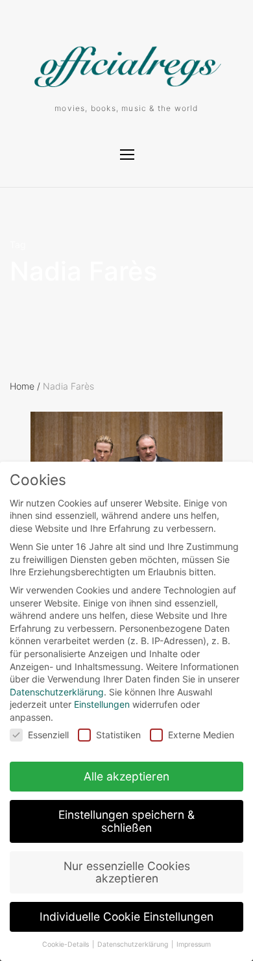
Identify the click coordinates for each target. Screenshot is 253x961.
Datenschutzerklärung (57, 691)
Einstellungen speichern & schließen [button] (126, 821)
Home (25, 386)
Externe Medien (201, 734)
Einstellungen (102, 704)
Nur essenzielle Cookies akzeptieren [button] (127, 872)
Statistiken (118, 734)
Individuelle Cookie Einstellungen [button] (126, 916)
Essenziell (48, 734)
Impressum (193, 944)
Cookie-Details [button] (66, 944)
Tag (18, 245)
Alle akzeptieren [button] (126, 776)
